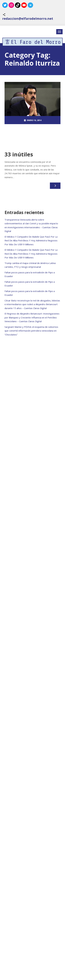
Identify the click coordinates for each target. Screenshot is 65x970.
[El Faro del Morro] (32, 42)
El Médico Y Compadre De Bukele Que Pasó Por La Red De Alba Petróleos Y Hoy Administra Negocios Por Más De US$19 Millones (31, 240)
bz (32, 136)
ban (28, 136)
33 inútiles (19, 154)
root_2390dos (34, 128)
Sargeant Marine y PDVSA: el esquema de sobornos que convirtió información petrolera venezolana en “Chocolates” (31, 330)
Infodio (38, 136)
